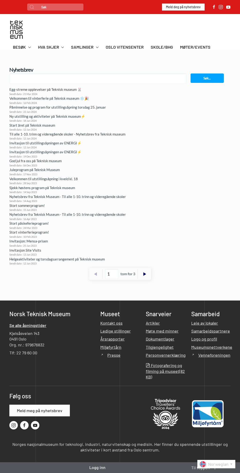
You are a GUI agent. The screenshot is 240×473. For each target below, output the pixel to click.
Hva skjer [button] (48, 47)
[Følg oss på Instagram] (220, 7)
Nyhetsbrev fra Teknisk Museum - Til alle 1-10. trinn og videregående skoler (67, 196)
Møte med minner (162, 331)
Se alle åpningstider (27, 325)
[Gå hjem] (16, 30)
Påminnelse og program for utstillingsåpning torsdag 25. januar (57, 107)
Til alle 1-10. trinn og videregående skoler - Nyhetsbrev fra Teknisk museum (67, 134)
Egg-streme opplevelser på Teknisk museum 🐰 (45, 89)
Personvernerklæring (166, 355)
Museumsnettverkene (211, 347)
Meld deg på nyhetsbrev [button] (183, 7)
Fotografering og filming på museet (165, 371)
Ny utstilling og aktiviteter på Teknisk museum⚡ (47, 116)
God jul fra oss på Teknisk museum (35, 161)
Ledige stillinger (115, 331)
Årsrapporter (112, 338)
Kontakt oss (111, 323)
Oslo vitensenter (125, 47)
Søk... (207, 78)
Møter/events (195, 47)
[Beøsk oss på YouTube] (228, 7)
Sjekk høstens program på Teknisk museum (42, 188)
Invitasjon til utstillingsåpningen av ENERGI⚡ (45, 143)
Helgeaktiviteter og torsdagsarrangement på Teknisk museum (57, 259)
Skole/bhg (162, 47)
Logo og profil (204, 338)
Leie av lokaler (204, 323)
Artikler (153, 323)
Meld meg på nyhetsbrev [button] (39, 410)
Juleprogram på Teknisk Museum (34, 170)
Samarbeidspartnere (210, 331)
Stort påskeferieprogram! (29, 223)
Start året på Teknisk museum (32, 125)
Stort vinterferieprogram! (29, 232)
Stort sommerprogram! (27, 205)
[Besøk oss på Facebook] (214, 7)
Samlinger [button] (82, 47)
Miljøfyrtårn (110, 347)
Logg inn (97, 467)
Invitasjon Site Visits (25, 250)
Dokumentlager (160, 338)
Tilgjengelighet (160, 347)
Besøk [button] (19, 47)
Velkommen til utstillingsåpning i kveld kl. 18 (43, 179)
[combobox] (55, 7)
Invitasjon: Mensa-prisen (28, 241)
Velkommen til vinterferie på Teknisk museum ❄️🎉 (49, 98)
